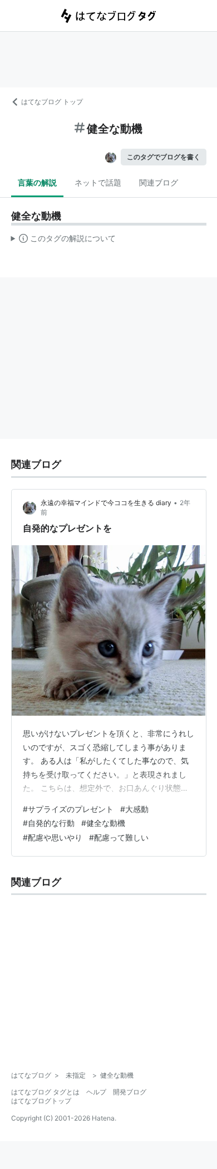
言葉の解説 (37, 182)
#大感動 (134, 809)
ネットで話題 (98, 182)
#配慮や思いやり (52, 837)
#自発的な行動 (49, 823)
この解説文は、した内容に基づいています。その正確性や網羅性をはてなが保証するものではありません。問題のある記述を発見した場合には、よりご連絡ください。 (63, 240)
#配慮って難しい (119, 837)
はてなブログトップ (41, 1101)
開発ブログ (129, 1092)
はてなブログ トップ (52, 101)
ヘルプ (96, 1092)
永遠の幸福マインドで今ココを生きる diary (106, 502)
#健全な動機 (103, 823)
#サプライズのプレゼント (68, 809)
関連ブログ (158, 182)
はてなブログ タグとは (45, 1092)
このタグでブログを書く (163, 157)
